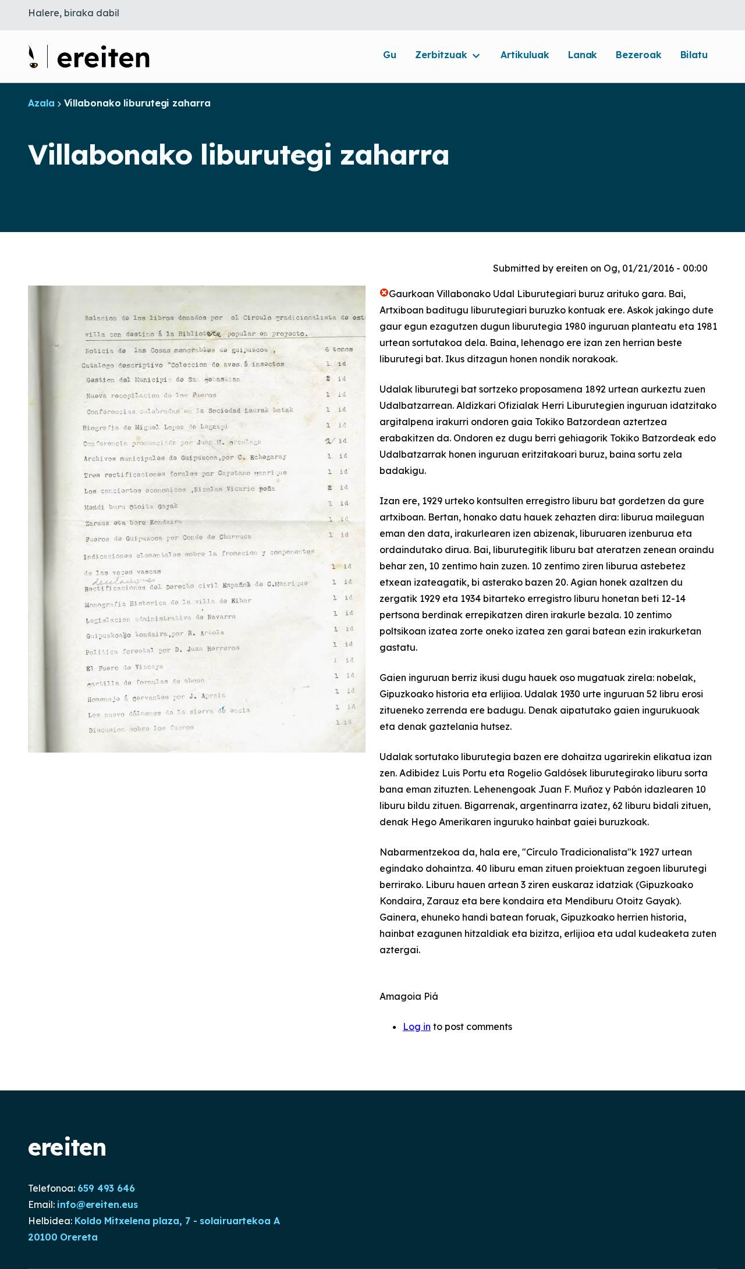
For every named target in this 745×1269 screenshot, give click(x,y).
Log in (417, 1026)
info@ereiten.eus (97, 1204)
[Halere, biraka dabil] (89, 56)
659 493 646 (106, 1188)
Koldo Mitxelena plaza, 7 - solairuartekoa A (177, 1221)
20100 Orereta (63, 1237)
